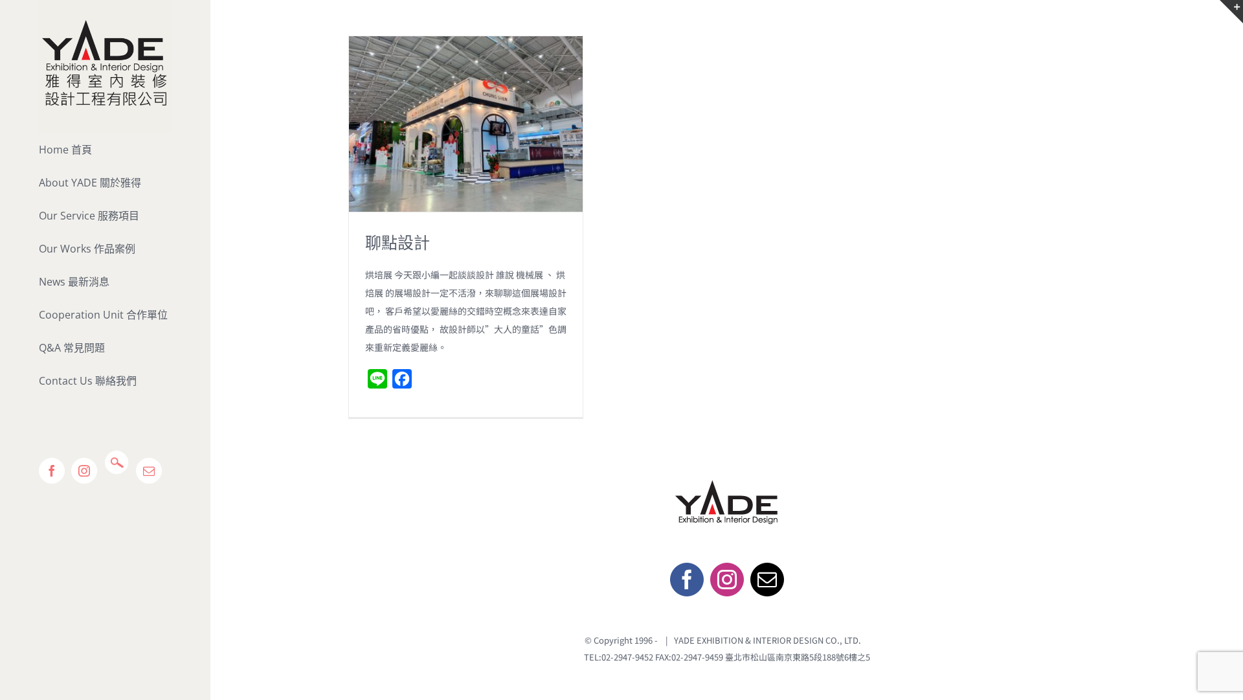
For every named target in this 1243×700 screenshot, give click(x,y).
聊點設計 (397, 242)
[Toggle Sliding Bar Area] (1231, 11)
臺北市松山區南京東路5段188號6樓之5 (797, 657)
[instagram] (727, 579)
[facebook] (687, 579)
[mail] (767, 579)
